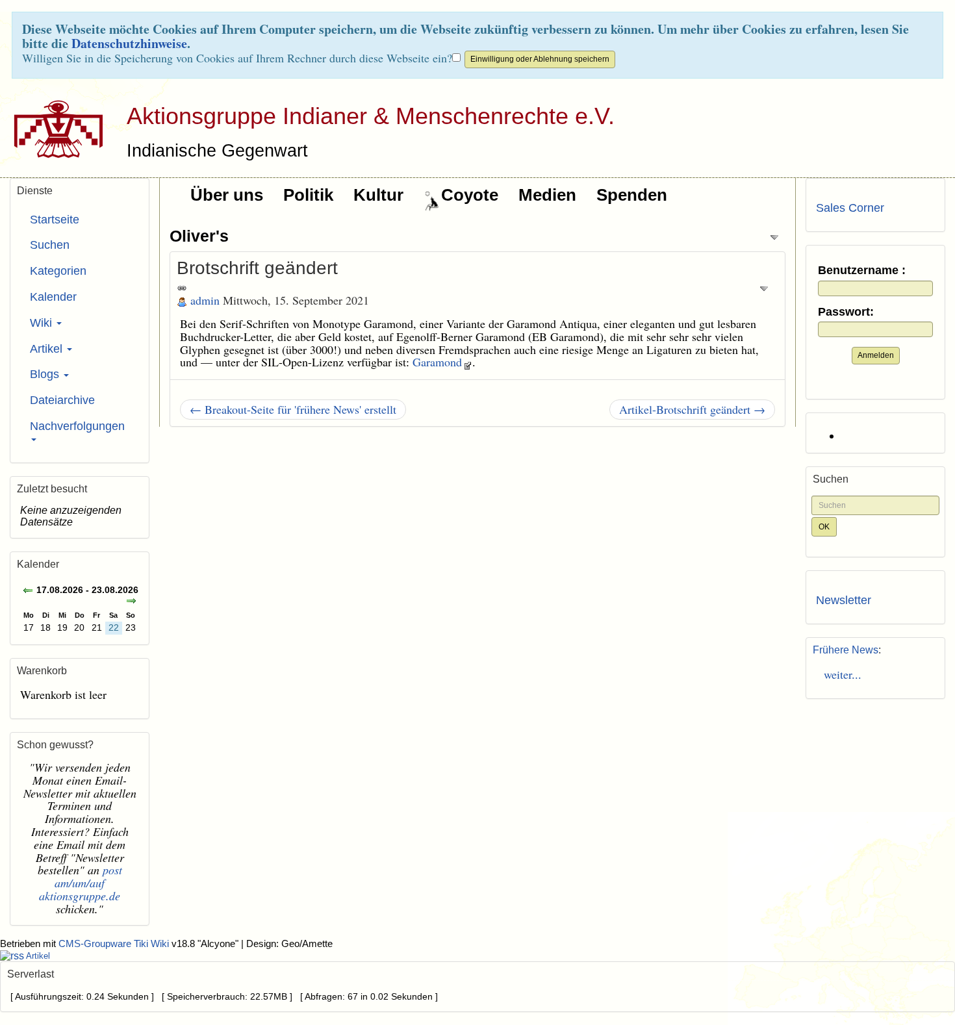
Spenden (631, 195)
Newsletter (843, 600)
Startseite (54, 219)
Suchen (50, 244)
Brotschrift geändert (257, 268)
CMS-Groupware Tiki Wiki (115, 944)
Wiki (42, 322)
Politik (308, 195)
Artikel (48, 348)
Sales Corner (850, 207)
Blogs (46, 374)
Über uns (226, 195)
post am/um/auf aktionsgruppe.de (80, 883)
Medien (547, 195)
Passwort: (846, 312)
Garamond (437, 362)
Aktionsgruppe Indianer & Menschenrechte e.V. (371, 116)
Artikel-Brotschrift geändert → (692, 409)
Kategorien (58, 270)
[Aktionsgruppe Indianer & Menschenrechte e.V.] (53, 128)
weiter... (838, 674)
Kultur (378, 195)
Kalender (53, 296)
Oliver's (199, 236)
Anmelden (876, 355)
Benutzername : (862, 270)
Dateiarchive (62, 400)
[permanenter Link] (182, 287)
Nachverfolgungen (77, 426)
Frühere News (845, 649)
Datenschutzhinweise (129, 43)
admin (205, 300)
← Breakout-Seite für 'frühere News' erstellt (293, 409)
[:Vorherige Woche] (28, 591)
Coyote (469, 195)
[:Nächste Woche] (131, 602)
